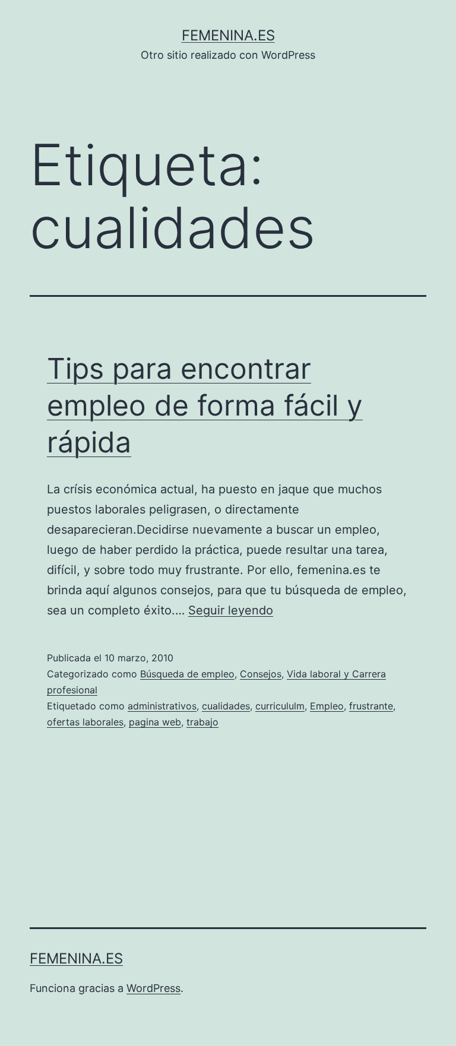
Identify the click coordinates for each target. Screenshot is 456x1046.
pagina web (155, 722)
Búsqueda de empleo (187, 674)
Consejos (260, 674)
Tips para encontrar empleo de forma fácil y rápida (205, 405)
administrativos (162, 706)
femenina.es (228, 35)
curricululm (280, 706)
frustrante (371, 706)
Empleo (327, 706)
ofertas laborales (85, 722)
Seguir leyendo (230, 610)
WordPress (153, 988)
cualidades (226, 706)
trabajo (202, 722)
